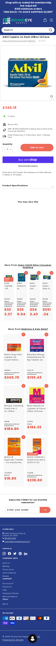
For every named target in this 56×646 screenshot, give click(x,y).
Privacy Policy (8, 569)
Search (5, 604)
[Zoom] (51, 96)
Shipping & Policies (10, 593)
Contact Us (7, 587)
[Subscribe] (45, 510)
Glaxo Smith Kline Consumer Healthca (19, 41)
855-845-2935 (10, 538)
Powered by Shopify (13, 639)
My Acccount (8, 583)
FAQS (4, 590)
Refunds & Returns (10, 597)
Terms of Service (9, 573)
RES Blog (6, 566)
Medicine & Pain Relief (34, 329)
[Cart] (45, 20)
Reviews (6, 576)
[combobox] (28, 30)
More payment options (28, 166)
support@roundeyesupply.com (17, 541)
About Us (6, 563)
